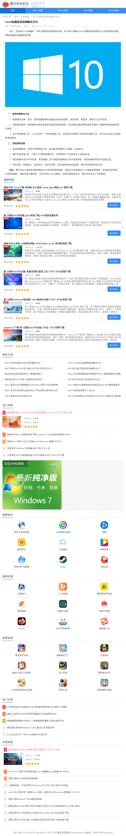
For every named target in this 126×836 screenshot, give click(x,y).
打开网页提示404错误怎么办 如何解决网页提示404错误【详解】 (36, 707)
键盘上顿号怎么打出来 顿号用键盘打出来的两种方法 (30, 714)
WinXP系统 (113, 10)
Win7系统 (88, 10)
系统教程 (25, 17)
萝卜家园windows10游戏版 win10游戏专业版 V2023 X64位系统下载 (38, 299)
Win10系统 (63, 10)
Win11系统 (38, 10)
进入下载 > (114, 205)
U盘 (27, 154)
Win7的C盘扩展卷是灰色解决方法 (84, 368)
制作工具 (66, 154)
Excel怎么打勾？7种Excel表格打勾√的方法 (25, 734)
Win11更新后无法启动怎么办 (18, 396)
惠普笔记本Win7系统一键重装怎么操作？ (24, 379)
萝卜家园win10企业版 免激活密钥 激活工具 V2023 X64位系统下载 (37, 271)
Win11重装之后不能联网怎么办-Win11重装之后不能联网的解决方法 (36, 385)
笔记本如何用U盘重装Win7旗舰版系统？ (24, 374)
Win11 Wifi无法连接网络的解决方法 (84, 363)
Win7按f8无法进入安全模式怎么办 (84, 379)
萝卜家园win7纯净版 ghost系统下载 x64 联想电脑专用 (31, 215)
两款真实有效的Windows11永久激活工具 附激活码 (29, 728)
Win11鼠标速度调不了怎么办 (81, 390)
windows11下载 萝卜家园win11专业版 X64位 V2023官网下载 (34, 327)
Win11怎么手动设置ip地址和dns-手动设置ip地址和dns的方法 (33, 390)
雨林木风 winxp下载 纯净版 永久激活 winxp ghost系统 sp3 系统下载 (38, 187)
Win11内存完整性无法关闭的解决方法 (23, 363)
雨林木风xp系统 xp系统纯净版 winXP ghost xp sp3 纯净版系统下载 (38, 243)
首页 (12, 10)
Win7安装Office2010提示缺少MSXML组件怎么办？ (29, 368)
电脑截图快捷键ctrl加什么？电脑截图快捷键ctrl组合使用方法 (34, 721)
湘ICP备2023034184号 (24, 832)
